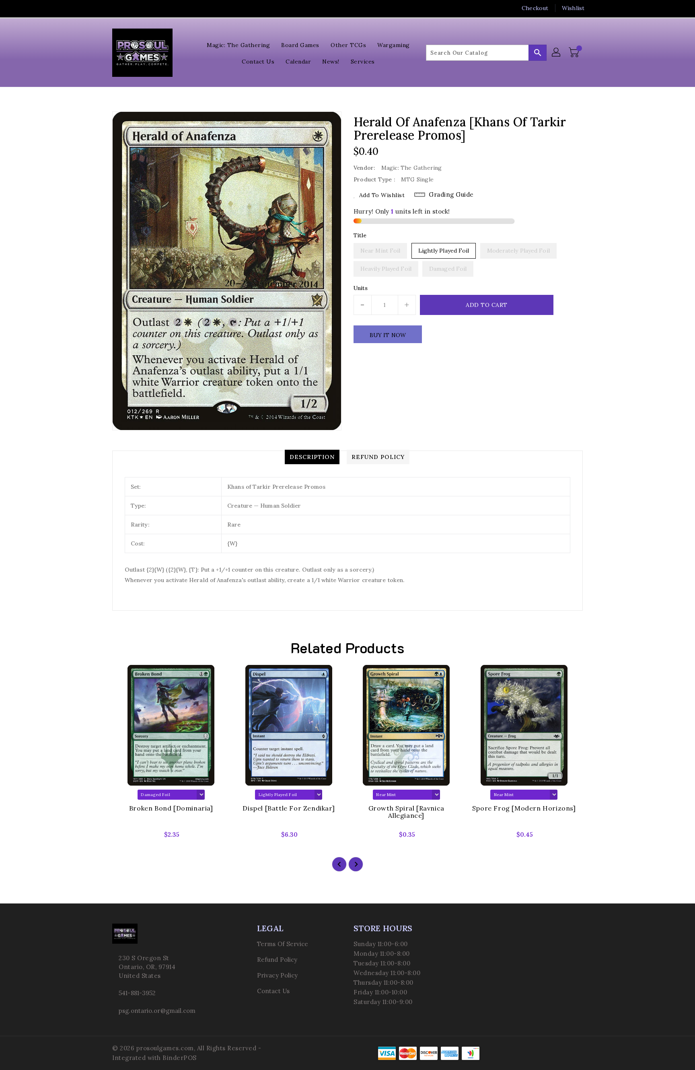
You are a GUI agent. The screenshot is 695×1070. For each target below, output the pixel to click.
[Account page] (557, 53)
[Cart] (575, 53)
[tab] (312, 457)
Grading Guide (451, 194)
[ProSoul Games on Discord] (147, 8)
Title (360, 235)
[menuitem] (238, 44)
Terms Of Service (282, 944)
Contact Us (273, 991)
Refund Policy (277, 959)
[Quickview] (125, 837)
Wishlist (573, 8)
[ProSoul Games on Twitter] (116, 8)
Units (361, 288)
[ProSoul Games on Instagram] (131, 8)
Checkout (535, 8)
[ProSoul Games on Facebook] (101, 8)
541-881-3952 (137, 993)
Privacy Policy (277, 975)
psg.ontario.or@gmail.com (157, 1010)
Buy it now (388, 335)
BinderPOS (179, 1058)
